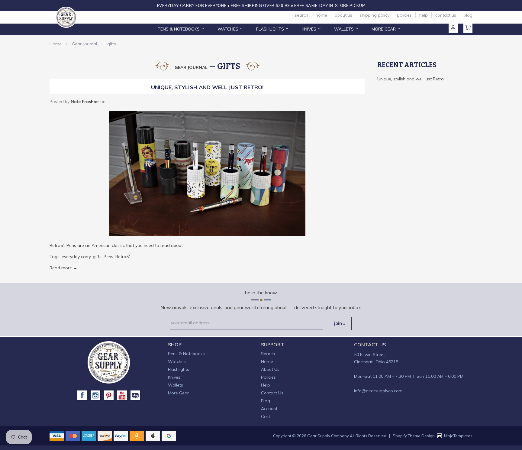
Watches (229, 29)
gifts (97, 256)
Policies (404, 15)
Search (301, 15)
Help (423, 15)
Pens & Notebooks (179, 29)
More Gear (384, 29)
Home (321, 15)
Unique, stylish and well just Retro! (207, 87)
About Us (343, 15)
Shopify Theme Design (414, 435)
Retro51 (123, 256)
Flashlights (270, 29)
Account (453, 28)
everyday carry (76, 256)
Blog (468, 15)
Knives (309, 29)
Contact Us (445, 15)
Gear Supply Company (328, 435)
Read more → (63, 267)
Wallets (344, 29)
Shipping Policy (374, 15)
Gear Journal (84, 44)
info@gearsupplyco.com (378, 390)
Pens (108, 256)
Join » (339, 323)
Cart (467, 28)
